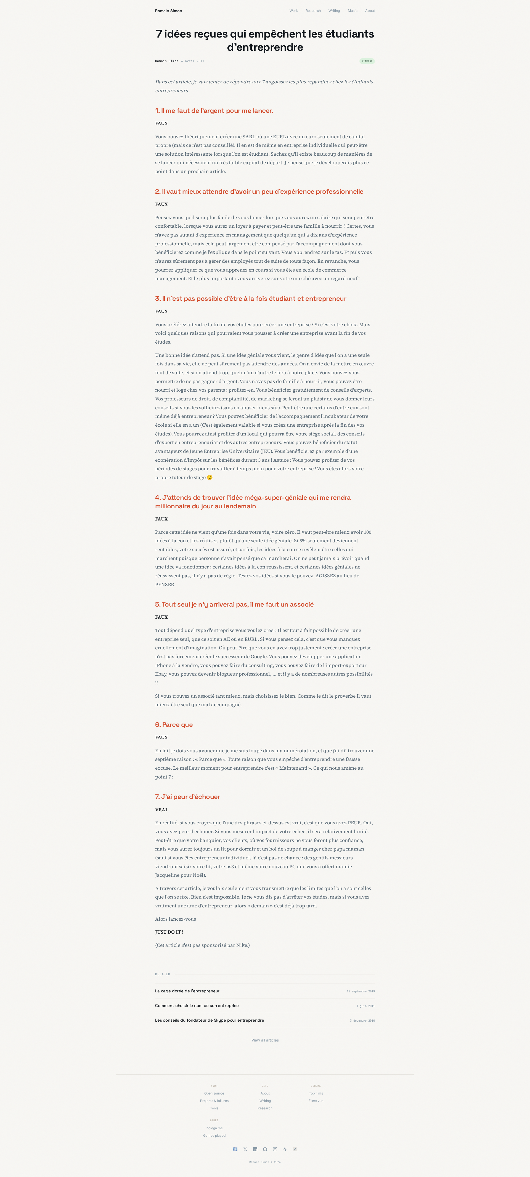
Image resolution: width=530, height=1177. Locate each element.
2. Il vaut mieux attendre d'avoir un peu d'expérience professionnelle (259, 191)
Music (352, 11)
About (370, 11)
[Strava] (285, 1149)
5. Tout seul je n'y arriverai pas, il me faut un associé (234, 604)
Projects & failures (214, 1101)
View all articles (265, 1040)
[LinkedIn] (255, 1149)
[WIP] (295, 1149)
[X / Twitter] (245, 1149)
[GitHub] (265, 1149)
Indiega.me (214, 1128)
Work (294, 11)
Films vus (316, 1101)
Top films (316, 1093)
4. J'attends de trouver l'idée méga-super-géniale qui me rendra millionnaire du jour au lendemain (253, 501)
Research (313, 11)
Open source (214, 1093)
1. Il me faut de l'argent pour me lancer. (214, 110)
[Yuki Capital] (235, 1149)
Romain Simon (168, 10)
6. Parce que (174, 724)
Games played (214, 1135)
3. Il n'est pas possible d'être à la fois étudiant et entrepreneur (250, 298)
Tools (214, 1108)
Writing (334, 11)
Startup (367, 61)
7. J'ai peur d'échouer (187, 796)
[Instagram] (275, 1149)
